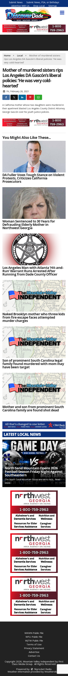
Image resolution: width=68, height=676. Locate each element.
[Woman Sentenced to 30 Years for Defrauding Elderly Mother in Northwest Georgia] (34, 203)
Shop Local (39, 5)
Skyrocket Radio (43, 669)
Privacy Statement (34, 648)
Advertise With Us (20, 5)
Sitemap (52, 5)
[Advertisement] (34, 28)
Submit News (16, 2)
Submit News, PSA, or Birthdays (42, 2)
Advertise (34, 652)
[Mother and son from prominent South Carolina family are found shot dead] (34, 388)
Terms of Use (34, 644)
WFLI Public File (34, 636)
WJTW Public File (34, 640)
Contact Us (34, 655)
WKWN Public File (34, 633)
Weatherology (52, 671)
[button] (62, 12)
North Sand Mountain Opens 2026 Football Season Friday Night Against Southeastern (33, 471)
